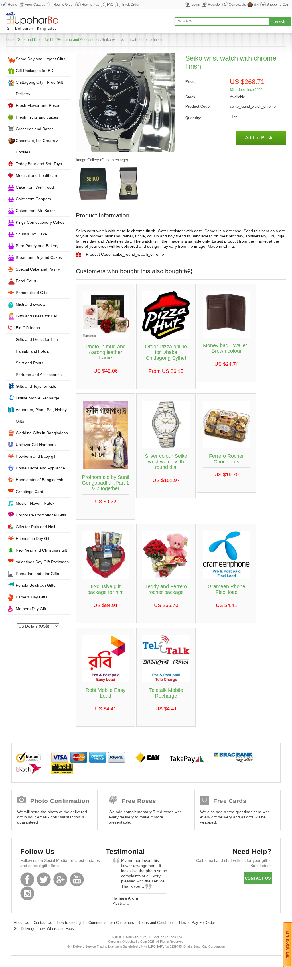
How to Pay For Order (197, 922)
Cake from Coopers (33, 199)
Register (214, 5)
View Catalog (35, 5)
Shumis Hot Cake (31, 234)
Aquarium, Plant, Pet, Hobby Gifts (41, 415)
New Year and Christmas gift (41, 550)
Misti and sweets (31, 304)
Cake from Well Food (35, 187)
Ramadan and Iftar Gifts (37, 573)
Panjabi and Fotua (32, 351)
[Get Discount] (287, 944)
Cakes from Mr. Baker (35, 210)
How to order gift (70, 922)
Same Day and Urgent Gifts (40, 59)
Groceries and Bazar (34, 129)
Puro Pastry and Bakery (37, 245)
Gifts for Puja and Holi (35, 526)
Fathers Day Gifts (31, 597)
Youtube (77, 879)
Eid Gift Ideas (28, 327)
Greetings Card (29, 491)
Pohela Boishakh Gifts (35, 585)
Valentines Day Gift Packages (42, 562)
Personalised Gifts (32, 292)
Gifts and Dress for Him (37, 39)
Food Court (26, 281)
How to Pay (90, 5)
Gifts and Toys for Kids (36, 386)
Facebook (27, 879)
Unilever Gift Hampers (36, 444)
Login (195, 5)
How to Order (63, 5)
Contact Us (237, 5)
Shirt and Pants (29, 363)
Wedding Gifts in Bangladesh (42, 433)
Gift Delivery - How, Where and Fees (44, 928)
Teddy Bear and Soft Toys (39, 163)
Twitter (44, 879)
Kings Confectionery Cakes (40, 222)
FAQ (110, 5)
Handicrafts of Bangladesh (39, 479)
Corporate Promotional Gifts (41, 515)
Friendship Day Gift (33, 538)
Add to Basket (261, 138)
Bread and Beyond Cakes (39, 257)
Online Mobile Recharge (37, 398)
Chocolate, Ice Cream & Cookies (37, 146)
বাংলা (256, 5)
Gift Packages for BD (34, 70)
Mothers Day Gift (31, 608)
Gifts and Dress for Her (36, 316)
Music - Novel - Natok (35, 503)
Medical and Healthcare (37, 175)
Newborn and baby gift (36, 456)
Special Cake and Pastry (38, 269)
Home (12, 5)
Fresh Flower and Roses (38, 105)
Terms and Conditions (157, 922)
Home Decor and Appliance (40, 468)
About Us (21, 922)
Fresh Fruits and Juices (37, 117)
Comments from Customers (111, 922)
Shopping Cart (278, 5)
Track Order (130, 5)
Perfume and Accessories (79, 39)
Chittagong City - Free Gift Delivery (39, 88)
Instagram (27, 893)
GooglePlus (60, 879)
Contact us (258, 878)
